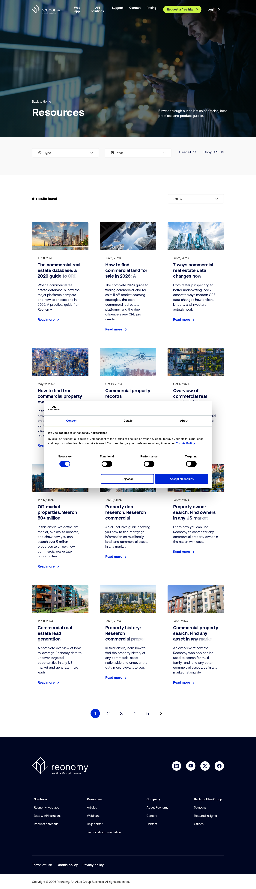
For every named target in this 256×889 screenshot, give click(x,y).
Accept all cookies (182, 479)
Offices (199, 824)
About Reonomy (157, 807)
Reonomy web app (47, 807)
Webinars (93, 815)
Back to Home (41, 101)
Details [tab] (128, 420)
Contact (152, 824)
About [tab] (184, 420)
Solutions (200, 807)
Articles (92, 807)
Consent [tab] (71, 420)
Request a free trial (46, 824)
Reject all (127, 479)
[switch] (107, 464)
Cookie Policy (185, 443)
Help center (95, 824)
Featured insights (205, 815)
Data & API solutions (47, 815)
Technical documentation (104, 832)
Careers (152, 815)
